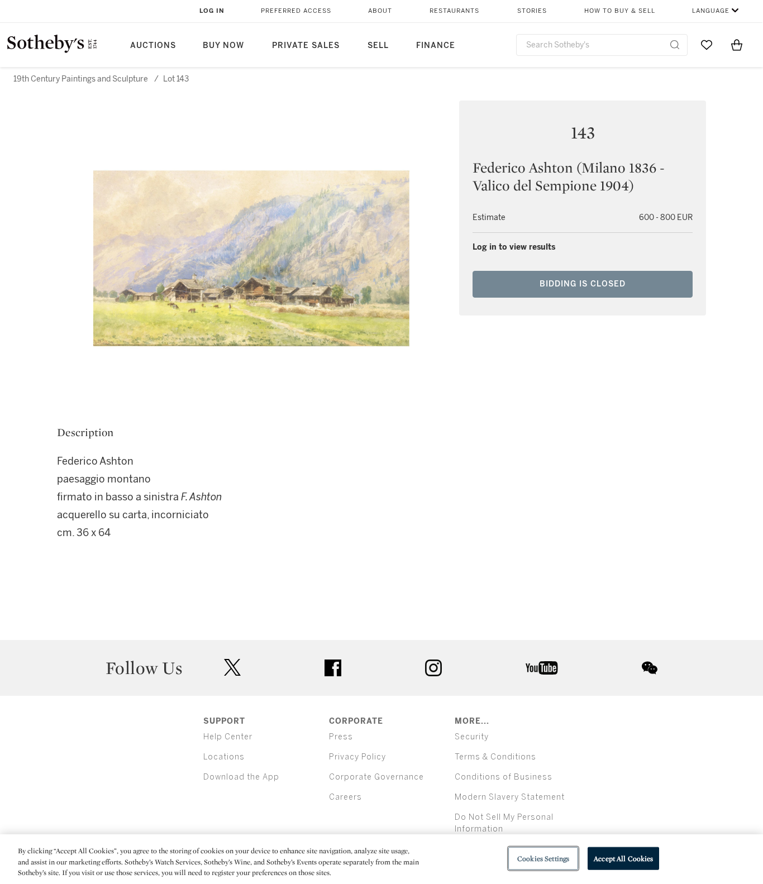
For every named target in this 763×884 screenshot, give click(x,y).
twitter (232, 667)
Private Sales (306, 45)
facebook (333, 668)
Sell (378, 45)
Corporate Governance (376, 777)
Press (341, 737)
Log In (212, 11)
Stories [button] (532, 11)
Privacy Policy (357, 757)
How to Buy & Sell (619, 11)
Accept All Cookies (623, 858)
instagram (433, 668)
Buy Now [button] (223, 45)
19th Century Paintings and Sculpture (80, 79)
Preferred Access (296, 11)
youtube (542, 668)
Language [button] (710, 11)
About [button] (380, 11)
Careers (345, 797)
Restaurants (454, 11)
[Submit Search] (674, 44)
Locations (224, 757)
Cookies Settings (543, 858)
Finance (435, 45)
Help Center (227, 737)
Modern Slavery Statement (510, 797)
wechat (649, 668)
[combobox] (602, 45)
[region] (381, 859)
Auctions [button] (153, 45)
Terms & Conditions (495, 757)
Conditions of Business (503, 777)
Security (472, 737)
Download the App (241, 777)
